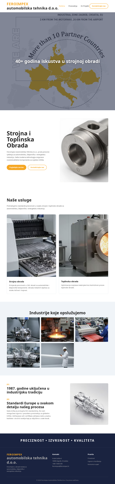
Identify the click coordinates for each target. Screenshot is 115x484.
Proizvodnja (73, 6)
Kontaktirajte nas (99, 6)
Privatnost (91, 458)
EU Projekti (85, 6)
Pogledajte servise (16, 167)
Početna (62, 6)
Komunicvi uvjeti (93, 464)
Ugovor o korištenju (94, 461)
